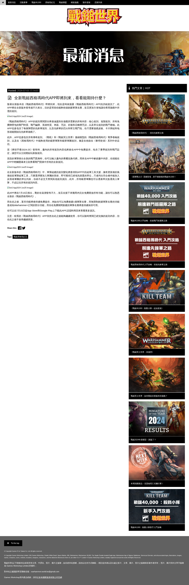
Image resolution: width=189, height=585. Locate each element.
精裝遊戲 (75, 2)
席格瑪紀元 (50, 2)
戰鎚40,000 (36, 2)
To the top (15, 543)
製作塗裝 (86, 2)
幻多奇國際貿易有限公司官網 (49, 577)
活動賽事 (24, 2)
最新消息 (12, 2)
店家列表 (98, 2)
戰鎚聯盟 (63, 2)
